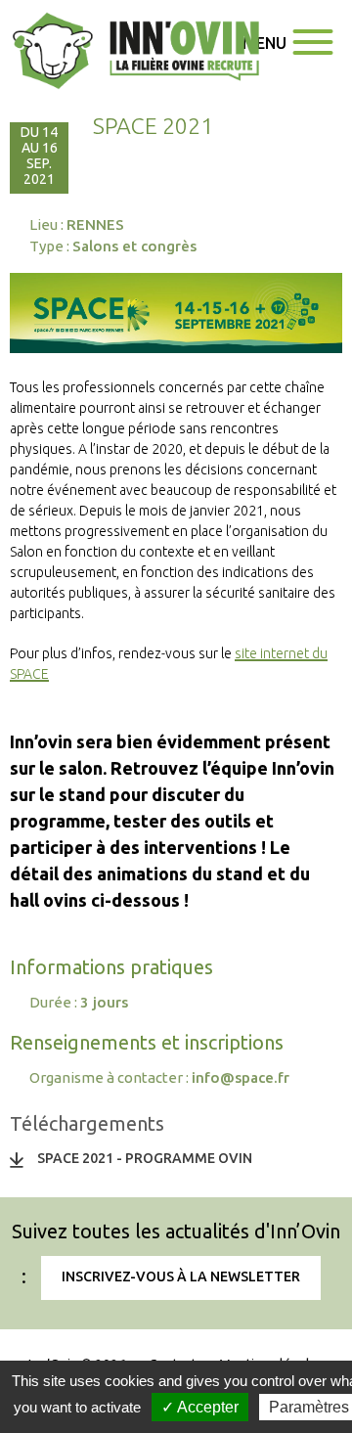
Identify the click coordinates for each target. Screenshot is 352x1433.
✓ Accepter (200, 1407)
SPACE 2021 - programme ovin (144, 1158)
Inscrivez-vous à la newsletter (181, 1276)
